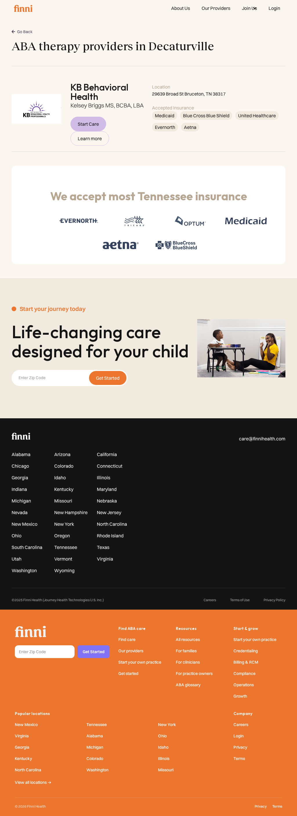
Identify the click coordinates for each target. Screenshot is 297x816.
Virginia (105, 559)
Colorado (63, 466)
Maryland (107, 489)
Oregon (62, 535)
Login (238, 735)
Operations (243, 684)
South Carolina (27, 547)
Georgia (20, 477)
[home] (23, 8)
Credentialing (245, 650)
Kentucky (63, 489)
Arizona (62, 454)
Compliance (244, 673)
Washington (24, 570)
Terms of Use (240, 600)
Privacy (240, 747)
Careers (210, 600)
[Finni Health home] (30, 631)
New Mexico (24, 524)
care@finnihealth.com (262, 439)
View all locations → (33, 782)
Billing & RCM (245, 662)
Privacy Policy (274, 600)
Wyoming (64, 570)
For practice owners (194, 673)
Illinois (103, 477)
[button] (249, 8)
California (107, 454)
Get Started (93, 651)
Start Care (88, 124)
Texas (103, 547)
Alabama (21, 454)
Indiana (19, 489)
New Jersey (109, 512)
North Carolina (112, 524)
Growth (240, 696)
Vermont (63, 559)
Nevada (20, 512)
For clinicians (188, 662)
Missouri (63, 501)
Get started (128, 673)
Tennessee (65, 547)
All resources (188, 639)
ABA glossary (188, 684)
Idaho (60, 477)
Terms (239, 758)
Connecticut (109, 466)
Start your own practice (139, 662)
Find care (126, 639)
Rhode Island (110, 535)
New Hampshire (71, 512)
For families (186, 650)
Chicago (20, 466)
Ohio (16, 535)
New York (64, 524)
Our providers (130, 650)
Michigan (21, 501)
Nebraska (107, 501)
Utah (16, 559)
